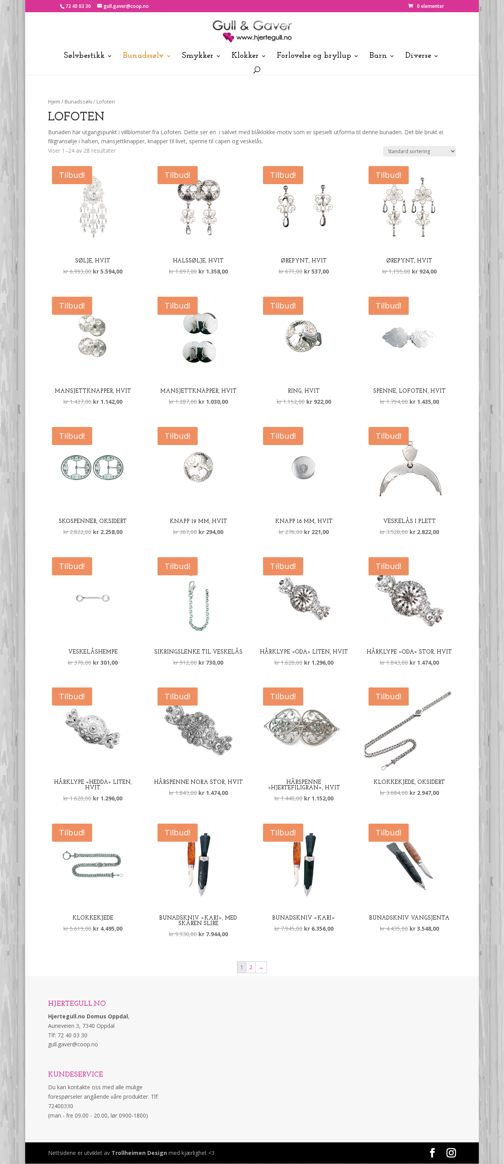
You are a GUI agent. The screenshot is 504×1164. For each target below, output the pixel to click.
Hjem (54, 101)
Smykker (197, 56)
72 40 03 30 (78, 6)
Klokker (245, 56)
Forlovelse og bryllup (314, 56)
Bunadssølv (143, 56)
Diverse (418, 56)
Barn (378, 56)
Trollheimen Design (139, 1153)
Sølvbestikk (84, 56)
